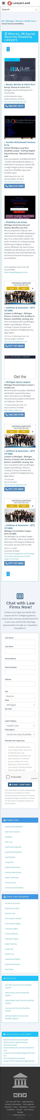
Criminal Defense (11, 934)
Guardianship (10, 857)
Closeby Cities (11, 978)
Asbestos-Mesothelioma (14, 827)
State (7, 700)
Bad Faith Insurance (12, 832)
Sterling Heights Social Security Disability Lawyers (16, 1017)
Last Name (9, 646)
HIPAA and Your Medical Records (15, 1042)
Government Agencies (13, 847)
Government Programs (13, 852)
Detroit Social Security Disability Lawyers (17, 994)
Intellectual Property (12, 959)
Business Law (10, 913)
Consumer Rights (11, 929)
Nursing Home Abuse (13, 872)
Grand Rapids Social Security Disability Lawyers (19, 1001)
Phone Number (11, 667)
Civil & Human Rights (13, 924)
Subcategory (10, 730)
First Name (9, 638)
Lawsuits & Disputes (12, 964)
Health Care (29, 21)
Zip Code (8, 709)
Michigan (10, 21)
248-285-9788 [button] (15, 414)
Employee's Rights (12, 939)
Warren (19, 21)
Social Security (10, 883)
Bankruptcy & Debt (12, 908)
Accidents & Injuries (12, 903)
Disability (8, 837)
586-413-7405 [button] (15, 185)
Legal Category (10, 721)
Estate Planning (11, 944)
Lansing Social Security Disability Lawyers (17, 1009)
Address (8, 679)
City (6, 691)
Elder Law (8, 842)
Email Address (10, 659)
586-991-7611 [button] (15, 105)
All (3, 21)
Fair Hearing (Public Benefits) (14, 1058)
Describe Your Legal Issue (15, 741)
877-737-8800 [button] (15, 345)
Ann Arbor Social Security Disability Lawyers (18, 986)
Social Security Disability (14, 888)
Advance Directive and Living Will (15, 1040)
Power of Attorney (11, 877)
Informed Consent (10, 1045)
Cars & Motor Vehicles (13, 918)
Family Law (9, 949)
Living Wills (9, 862)
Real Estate (9, 969)
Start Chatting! (21, 784)
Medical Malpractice (12, 867)
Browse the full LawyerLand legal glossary (19, 1061)
